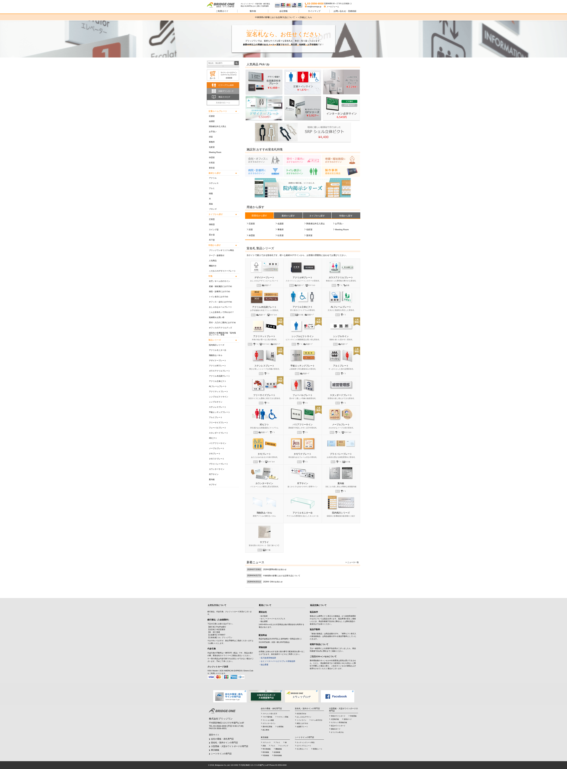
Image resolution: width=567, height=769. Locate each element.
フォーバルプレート (217, 428)
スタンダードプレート (218, 433)
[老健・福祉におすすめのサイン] (341, 160)
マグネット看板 (282, 717)
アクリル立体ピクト (217, 381)
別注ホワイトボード (338, 726)
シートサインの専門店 (221, 753)
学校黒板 (353, 716)
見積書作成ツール (223, 103)
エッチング (284, 746)
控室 (211, 137)
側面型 (212, 224)
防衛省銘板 (278, 755)
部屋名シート (317, 749)
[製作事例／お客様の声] (341, 171)
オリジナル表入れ (337, 732)
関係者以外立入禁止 (217, 126)
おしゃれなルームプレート (220, 307)
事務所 (212, 142)
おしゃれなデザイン (304, 717)
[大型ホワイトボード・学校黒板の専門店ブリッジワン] (266, 696)
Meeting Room (215, 152)
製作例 (253, 11)
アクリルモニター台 (217, 350)
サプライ (213, 485)
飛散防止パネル (215, 355)
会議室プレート (302, 726)
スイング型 (214, 229)
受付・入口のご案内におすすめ (222, 322)
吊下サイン (214, 474)
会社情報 (283, 11)
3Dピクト (213, 438)
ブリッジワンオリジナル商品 (221, 250)
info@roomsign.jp (314, 7)
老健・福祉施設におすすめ (220, 286)
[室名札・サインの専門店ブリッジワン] (224, 5)
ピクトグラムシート (304, 746)
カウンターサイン (216, 469)
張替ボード (348, 719)
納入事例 (266, 730)
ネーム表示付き (316, 720)
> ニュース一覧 (352, 562)
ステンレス (214, 183)
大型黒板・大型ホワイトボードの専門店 (229, 746)
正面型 (212, 219)
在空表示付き (301, 713)
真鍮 (211, 204)
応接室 (212, 116)
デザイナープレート (217, 360)
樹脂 (211, 193)
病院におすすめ (302, 723)
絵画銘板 (277, 752)
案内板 (212, 479)
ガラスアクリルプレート (219, 371)
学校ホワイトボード (338, 716)
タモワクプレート (216, 459)
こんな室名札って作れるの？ (221, 312)
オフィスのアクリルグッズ (220, 328)
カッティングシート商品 (306, 742)
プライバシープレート (218, 464)
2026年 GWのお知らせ (273, 582)
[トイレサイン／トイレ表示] (302, 171)
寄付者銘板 (267, 749)
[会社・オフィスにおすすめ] (264, 160)
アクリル (213, 178)
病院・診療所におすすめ (219, 291)
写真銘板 (266, 755)
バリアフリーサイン (217, 443)
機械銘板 (278, 749)
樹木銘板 (266, 752)
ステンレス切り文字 (270, 713)
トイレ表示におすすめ (218, 297)
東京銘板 (215, 750)
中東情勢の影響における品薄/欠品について (281, 576)
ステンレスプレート (217, 407)
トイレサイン (301, 720)
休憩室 (212, 157)
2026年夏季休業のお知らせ (274, 569)
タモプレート (214, 453)
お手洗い (213, 131)
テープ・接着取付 (216, 255)
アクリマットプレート (218, 391)
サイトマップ (314, 11)
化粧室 (212, 147)
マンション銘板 (268, 720)
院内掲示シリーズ (216, 345)
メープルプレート (216, 448)
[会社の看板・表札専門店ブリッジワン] (230, 696)
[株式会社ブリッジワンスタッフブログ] (302, 696)
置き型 (212, 235)
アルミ (212, 188)
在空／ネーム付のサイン (219, 281)
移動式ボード (335, 729)
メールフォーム (332, 7)
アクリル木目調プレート (219, 376)
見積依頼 (345, 11)
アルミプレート (215, 417)
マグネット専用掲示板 (339, 722)
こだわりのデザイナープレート (222, 271)
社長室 (212, 163)
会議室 (212, 121)
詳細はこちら (306, 17)
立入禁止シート (302, 749)
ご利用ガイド (222, 11)
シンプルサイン (215, 402)
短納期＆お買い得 (216, 317)
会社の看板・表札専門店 (222, 739)
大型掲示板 (335, 719)
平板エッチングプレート (219, 412)
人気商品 (213, 260)
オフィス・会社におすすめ (220, 302)
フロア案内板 (267, 717)
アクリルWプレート (217, 366)
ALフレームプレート (218, 386)
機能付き (213, 266)
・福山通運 (263, 664)
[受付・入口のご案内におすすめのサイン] (302, 160)
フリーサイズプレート (218, 422)
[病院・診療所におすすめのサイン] (264, 171)
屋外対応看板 (267, 726)
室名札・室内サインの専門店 (224, 742)
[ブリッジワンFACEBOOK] (338, 696)
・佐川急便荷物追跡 (267, 658)
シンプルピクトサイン (218, 397)
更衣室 (212, 168)
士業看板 (280, 726)
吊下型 (212, 240)
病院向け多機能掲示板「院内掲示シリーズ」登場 (222, 334)
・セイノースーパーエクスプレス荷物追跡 (277, 661)
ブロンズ (213, 209)
